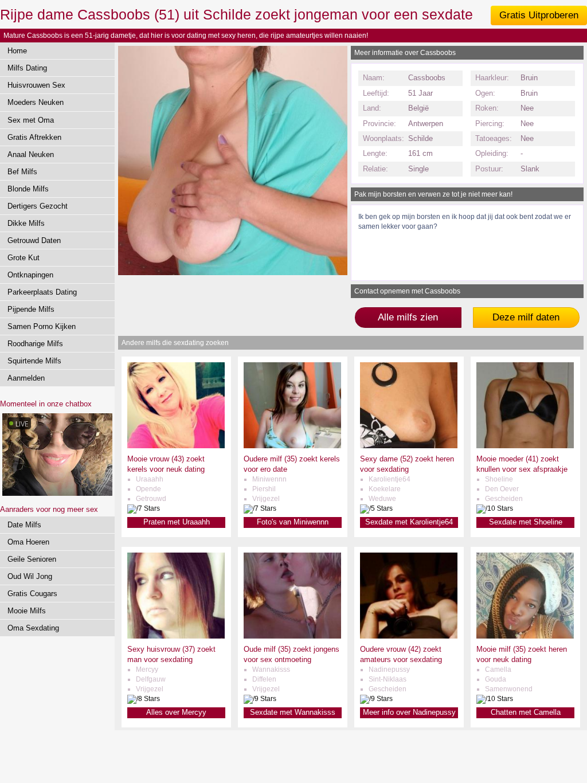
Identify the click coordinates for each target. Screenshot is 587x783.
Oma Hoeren (28, 542)
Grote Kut (23, 257)
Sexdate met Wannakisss (292, 712)
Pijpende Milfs (30, 309)
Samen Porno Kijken (41, 326)
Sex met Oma (30, 120)
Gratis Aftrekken (34, 137)
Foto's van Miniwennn (292, 522)
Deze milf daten (525, 317)
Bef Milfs (22, 171)
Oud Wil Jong (29, 576)
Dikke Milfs (26, 223)
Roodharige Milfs (35, 343)
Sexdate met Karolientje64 (409, 522)
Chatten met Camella (526, 712)
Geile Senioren (31, 559)
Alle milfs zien (408, 317)
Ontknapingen (30, 275)
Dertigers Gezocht (37, 206)
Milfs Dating (27, 68)
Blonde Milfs (28, 189)
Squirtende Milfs (34, 361)
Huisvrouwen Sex (36, 85)
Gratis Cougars (32, 593)
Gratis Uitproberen (538, 15)
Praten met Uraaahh (176, 522)
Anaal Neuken (30, 154)
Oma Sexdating (33, 628)
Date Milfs (24, 524)
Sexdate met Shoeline (525, 522)
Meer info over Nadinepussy (409, 712)
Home (17, 50)
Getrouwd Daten (34, 240)
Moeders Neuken (35, 102)
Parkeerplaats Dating (42, 292)
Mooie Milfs (26, 610)
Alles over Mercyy (176, 712)
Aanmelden (26, 378)
